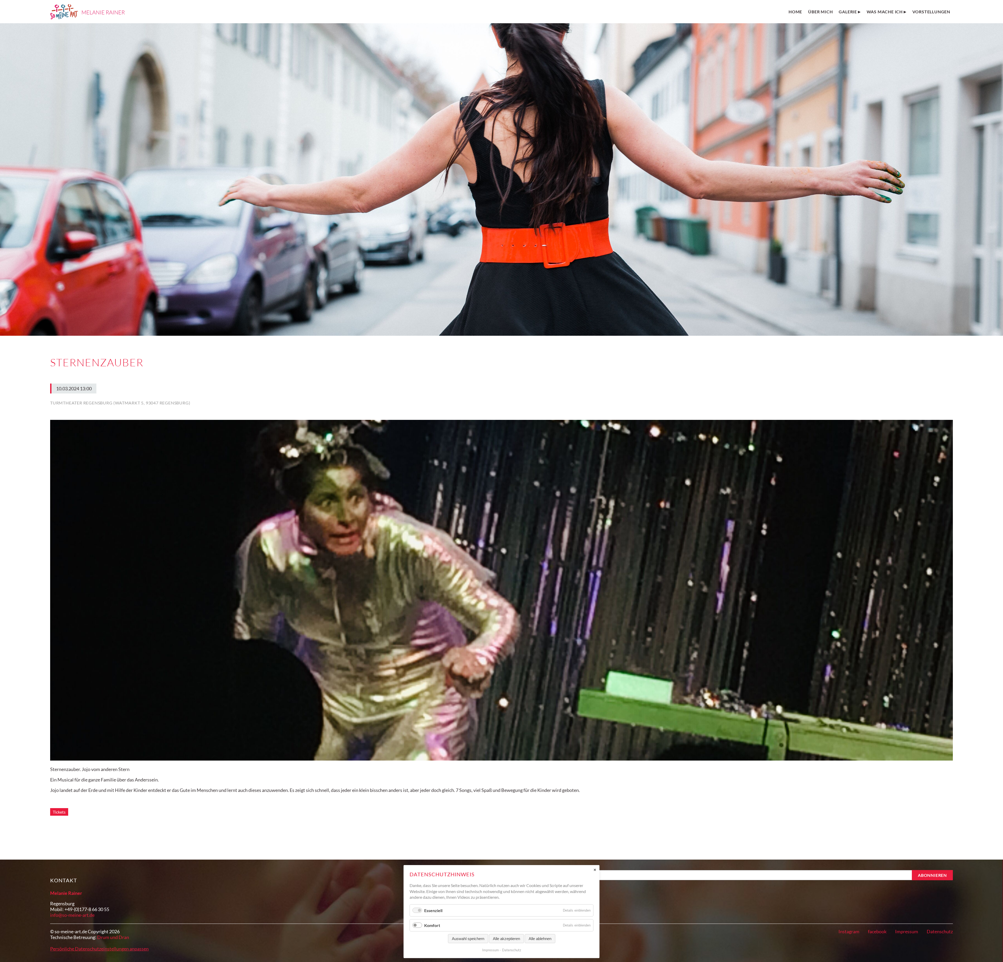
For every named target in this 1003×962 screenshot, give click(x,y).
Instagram (848, 931)
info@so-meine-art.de (72, 915)
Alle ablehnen (540, 938)
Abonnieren (932, 875)
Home (795, 11)
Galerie (848, 11)
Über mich (820, 11)
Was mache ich (885, 11)
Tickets (59, 811)
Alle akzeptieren (506, 938)
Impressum (906, 931)
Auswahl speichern (468, 938)
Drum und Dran (113, 937)
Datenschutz (940, 931)
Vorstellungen (931, 11)
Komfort (432, 925)
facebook (877, 931)
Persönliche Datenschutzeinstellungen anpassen (99, 949)
